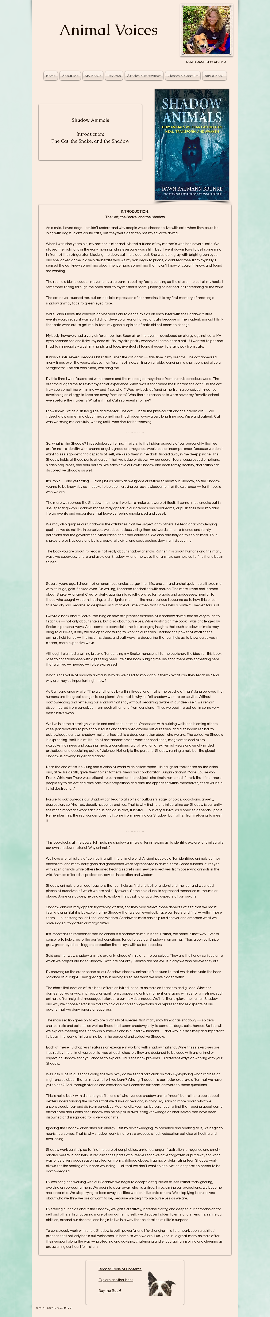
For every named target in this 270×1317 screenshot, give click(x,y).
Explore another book (116, 1280)
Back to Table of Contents (120, 1269)
